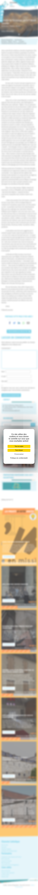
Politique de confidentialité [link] (19, 458)
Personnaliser (19, 454)
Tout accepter (19, 446)
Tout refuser (19, 450)
